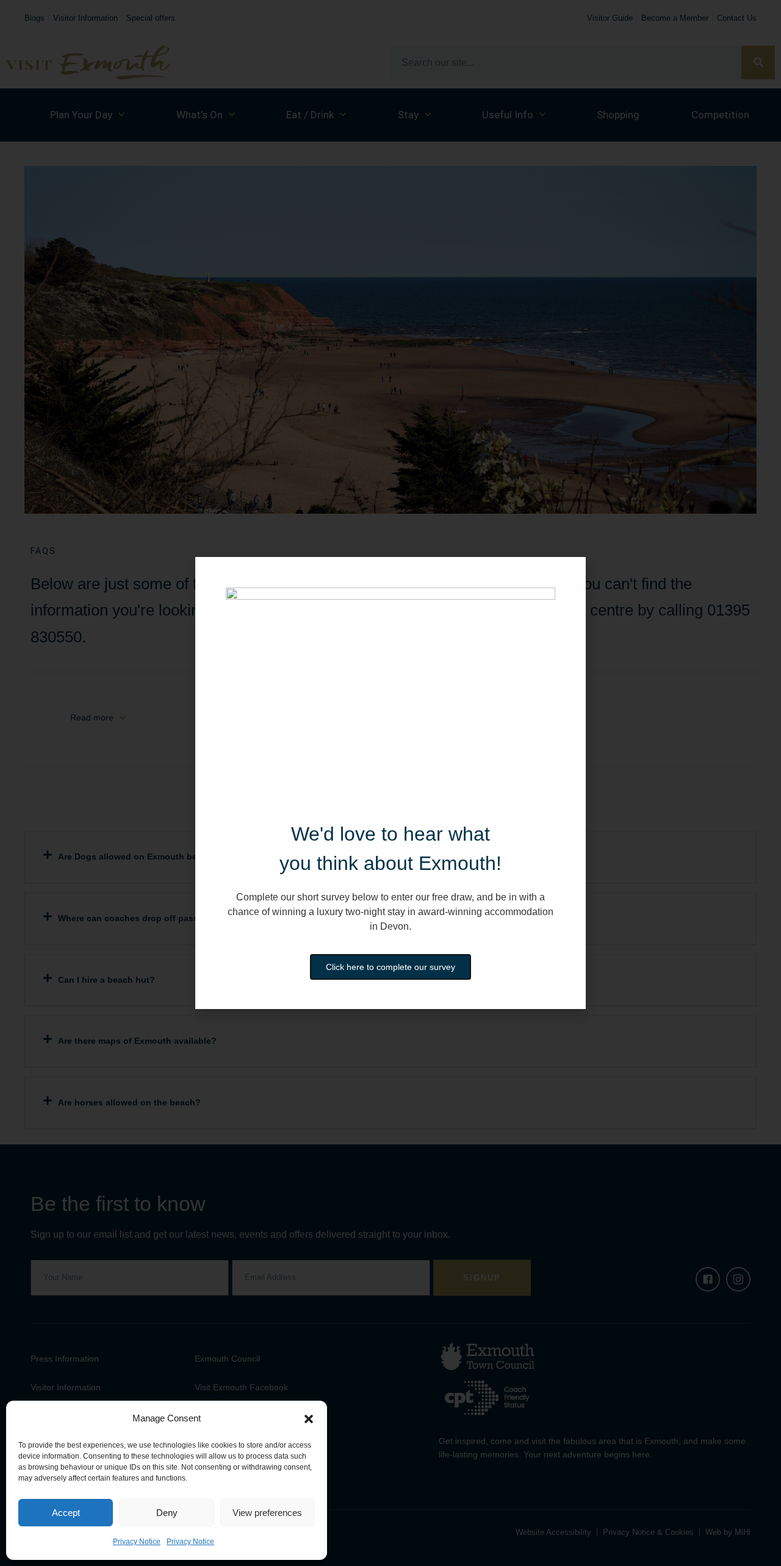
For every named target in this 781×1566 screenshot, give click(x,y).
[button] (309, 1419)
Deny (167, 1512)
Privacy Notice (136, 1541)
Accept (66, 1512)
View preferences (267, 1512)
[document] (390, 783)
